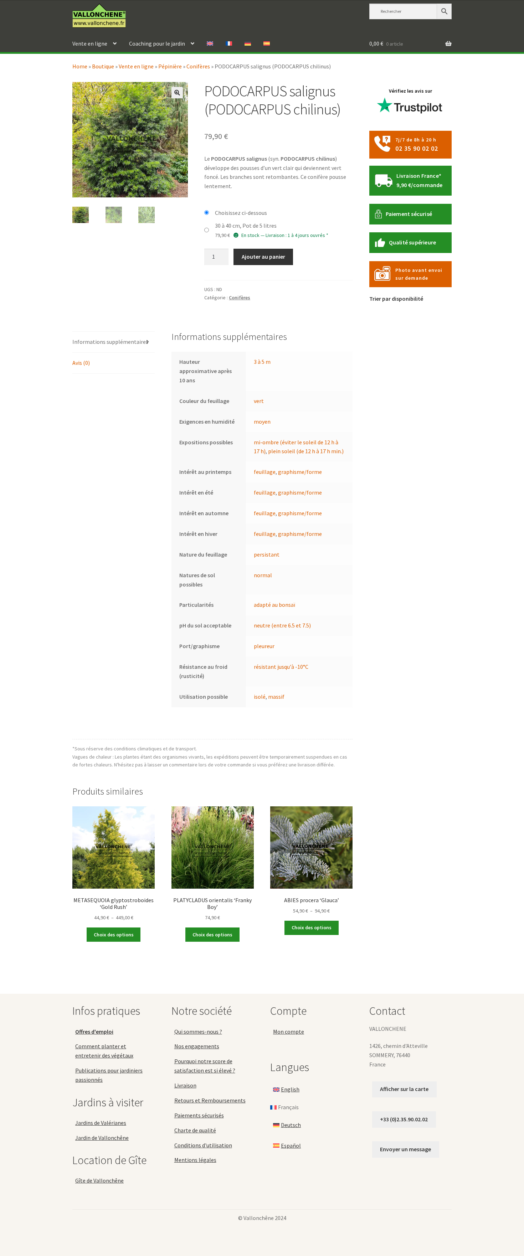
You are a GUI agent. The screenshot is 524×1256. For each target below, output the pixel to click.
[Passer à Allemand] (248, 44)
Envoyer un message (405, 1149)
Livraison (185, 1085)
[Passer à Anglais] (210, 44)
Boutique (103, 66)
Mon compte (288, 1031)
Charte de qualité (195, 1130)
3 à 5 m (262, 361)
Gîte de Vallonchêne (99, 1180)
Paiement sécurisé (409, 213)
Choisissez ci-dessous (241, 212)
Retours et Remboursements (210, 1100)
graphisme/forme (300, 471)
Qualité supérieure (412, 242)
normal (263, 575)
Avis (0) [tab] (81, 362)
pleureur (264, 646)
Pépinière (170, 66)
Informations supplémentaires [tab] (110, 341)
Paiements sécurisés (199, 1115)
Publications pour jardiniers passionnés (109, 1075)
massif (276, 696)
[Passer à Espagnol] (267, 44)
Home (79, 66)
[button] (177, 92)
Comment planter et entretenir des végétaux (104, 1051)
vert (259, 400)
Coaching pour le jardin (157, 43)
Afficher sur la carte (404, 1088)
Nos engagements (196, 1046)
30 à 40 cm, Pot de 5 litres (246, 225)
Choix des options (114, 934)
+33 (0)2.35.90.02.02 (404, 1119)
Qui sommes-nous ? (198, 1031)
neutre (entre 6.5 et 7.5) (282, 625)
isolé (260, 696)
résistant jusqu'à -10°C (281, 666)
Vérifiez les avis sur (410, 91)
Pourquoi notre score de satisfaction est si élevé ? (204, 1066)
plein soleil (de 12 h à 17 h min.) (306, 451)
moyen (262, 421)
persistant (266, 554)
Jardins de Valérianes (100, 1122)
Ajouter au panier (263, 256)
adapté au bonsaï (274, 604)
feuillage (265, 471)
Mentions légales (195, 1159)
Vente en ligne (89, 43)
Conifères (198, 66)
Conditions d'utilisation (203, 1145)
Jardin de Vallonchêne (102, 1137)
